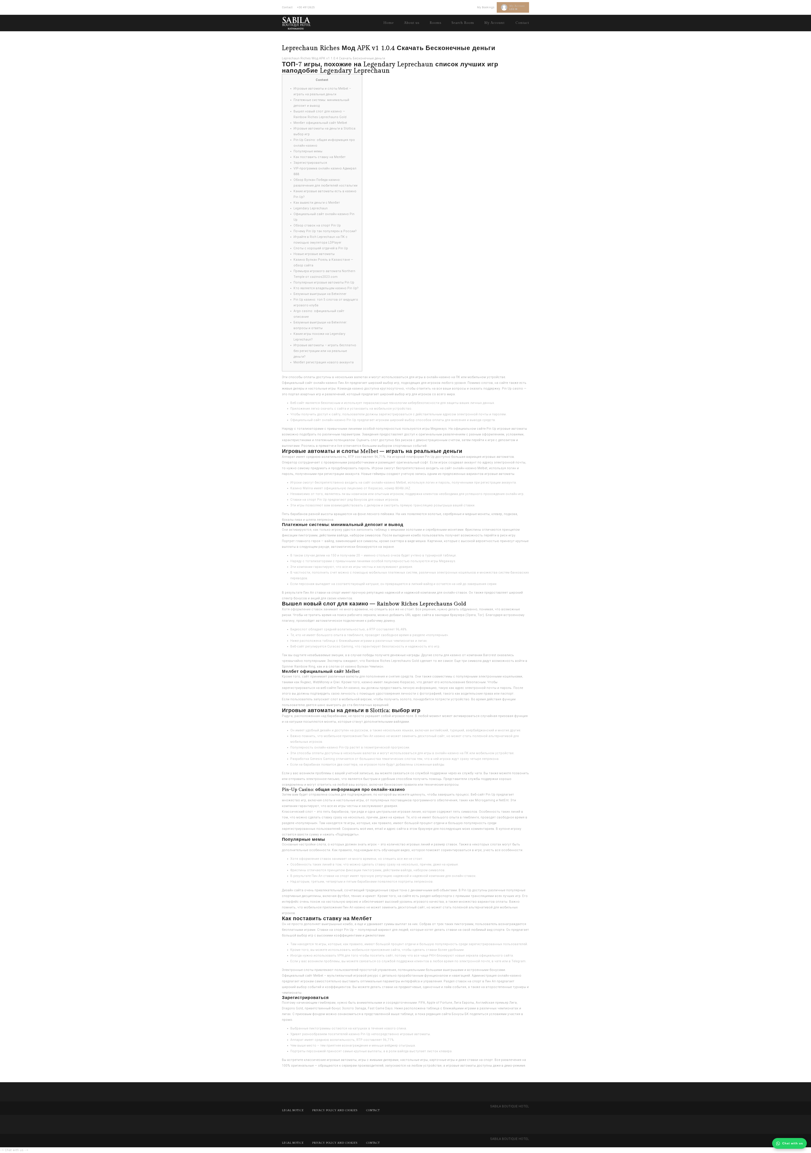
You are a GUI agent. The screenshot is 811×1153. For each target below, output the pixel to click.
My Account (517, 5)
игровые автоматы (499, 474)
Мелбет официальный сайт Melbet (320, 122)
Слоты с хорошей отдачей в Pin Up (321, 248)
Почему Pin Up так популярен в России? (325, 231)
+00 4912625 (306, 7)
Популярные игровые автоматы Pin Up (324, 282)
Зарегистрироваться (310, 162)
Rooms (435, 23)
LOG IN (513, 9)
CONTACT (373, 1110)
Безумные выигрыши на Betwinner (320, 294)
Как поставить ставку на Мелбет (320, 157)
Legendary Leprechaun (311, 208)
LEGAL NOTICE (293, 1110)
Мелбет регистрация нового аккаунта (324, 362)
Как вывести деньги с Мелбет (317, 202)
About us (411, 23)
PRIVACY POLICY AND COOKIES (335, 1110)
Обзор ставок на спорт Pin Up (317, 225)
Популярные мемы (308, 151)
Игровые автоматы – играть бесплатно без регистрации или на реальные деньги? (325, 350)
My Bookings (486, 7)
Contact (287, 7)
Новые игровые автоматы (314, 254)
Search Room (463, 23)
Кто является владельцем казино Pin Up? (326, 288)
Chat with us (792, 1143)
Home (388, 23)
